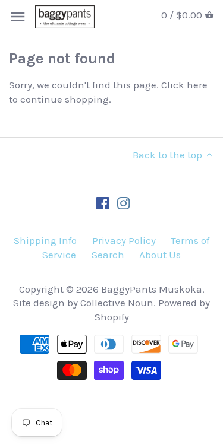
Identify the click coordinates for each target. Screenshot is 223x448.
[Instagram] (123, 203)
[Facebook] (102, 203)
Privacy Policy (124, 240)
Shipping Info (45, 240)
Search (108, 254)
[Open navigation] (18, 17)
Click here (184, 85)
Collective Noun (116, 303)
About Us (160, 254)
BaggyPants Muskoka (151, 289)
